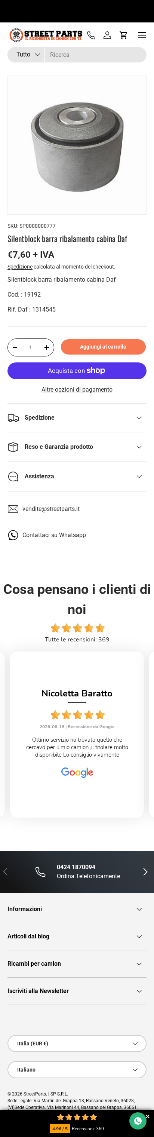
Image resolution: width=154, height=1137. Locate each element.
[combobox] (77, 54)
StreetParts (35, 1094)
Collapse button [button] (147, 1116)
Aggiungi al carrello (103, 347)
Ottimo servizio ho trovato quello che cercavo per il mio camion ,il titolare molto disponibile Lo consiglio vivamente (77, 747)
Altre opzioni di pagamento (77, 389)
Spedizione (20, 267)
